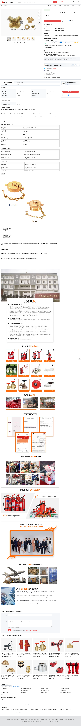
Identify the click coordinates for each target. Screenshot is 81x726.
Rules (79, 5)
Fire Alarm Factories (5, 709)
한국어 (49, 719)
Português (22, 719)
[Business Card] (78, 87)
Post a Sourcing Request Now (31, 630)
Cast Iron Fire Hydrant (15, 704)
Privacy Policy (57, 721)
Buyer (55, 5)
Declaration (52, 721)
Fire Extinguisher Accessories (26, 688)
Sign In (45, 77)
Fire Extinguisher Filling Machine (65, 692)
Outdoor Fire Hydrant (5, 704)
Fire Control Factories (23, 709)
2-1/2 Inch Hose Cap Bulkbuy (15, 712)
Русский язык (31, 719)
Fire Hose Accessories (24, 690)
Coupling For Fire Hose (52, 709)
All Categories (5, 5)
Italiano (35, 719)
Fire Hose (2, 690)
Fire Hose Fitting (43, 709)
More (2, 714)
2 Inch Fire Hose (60, 709)
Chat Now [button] (72, 20)
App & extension (66, 5)
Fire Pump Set (62, 690)
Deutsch (38, 719)
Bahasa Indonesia (71, 719)
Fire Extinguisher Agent (44, 688)
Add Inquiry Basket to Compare (22, 42)
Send (9, 630)
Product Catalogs (17, 686)
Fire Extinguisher (4, 688)
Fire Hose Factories (14, 709)
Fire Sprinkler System (4, 692)
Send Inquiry (52, 20)
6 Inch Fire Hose (4, 712)
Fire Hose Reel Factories (34, 709)
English (15, 719)
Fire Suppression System (64, 688)
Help (60, 5)
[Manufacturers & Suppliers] (7, 2)
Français (26, 719)
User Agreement (46, 721)
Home (2, 7)
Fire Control (13, 7)
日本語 (53, 719)
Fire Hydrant (18, 7)
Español (18, 719)
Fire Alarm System (43, 692)
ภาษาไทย (58, 719)
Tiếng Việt (65, 719)
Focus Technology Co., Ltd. (33, 721)
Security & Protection (7, 7)
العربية (46, 719)
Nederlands (42, 719)
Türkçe (62, 719)
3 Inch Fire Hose (68, 709)
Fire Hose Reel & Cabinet (44, 690)
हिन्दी (55, 719)
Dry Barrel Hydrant (24, 704)
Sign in (79, 2)
